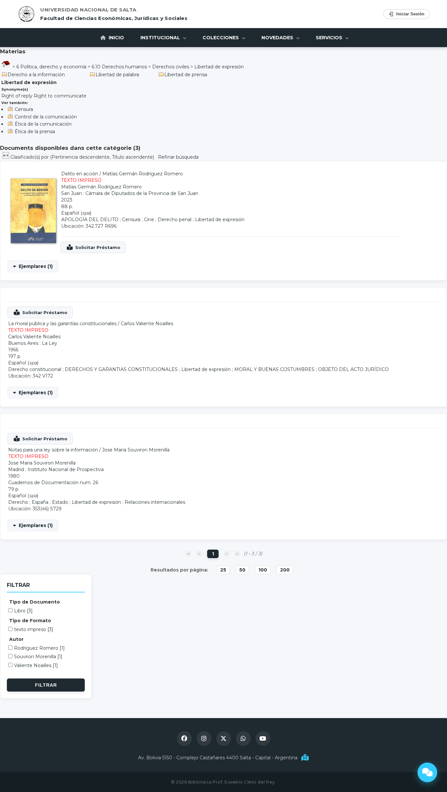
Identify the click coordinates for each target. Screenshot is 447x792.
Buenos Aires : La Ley (32, 343)
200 (285, 570)
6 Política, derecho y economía (51, 67)
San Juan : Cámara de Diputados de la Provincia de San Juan (129, 193)
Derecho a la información (36, 75)
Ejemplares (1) (36, 266)
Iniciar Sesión (410, 13)
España (40, 502)
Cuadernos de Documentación (43, 482)
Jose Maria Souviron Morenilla (136, 450)
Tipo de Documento (34, 602)
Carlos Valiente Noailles (147, 323)
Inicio (115, 38)
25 (223, 570)
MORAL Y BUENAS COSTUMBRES (274, 369)
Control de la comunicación (46, 117)
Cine (149, 219)
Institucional (160, 38)
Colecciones (221, 38)
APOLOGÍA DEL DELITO (89, 219)
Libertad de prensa (185, 75)
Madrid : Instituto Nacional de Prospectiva (56, 469)
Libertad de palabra (117, 75)
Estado (60, 502)
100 (263, 570)
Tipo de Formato (30, 621)
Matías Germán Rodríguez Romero (142, 174)
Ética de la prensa (35, 131)
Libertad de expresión (219, 67)
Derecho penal (174, 219)
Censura (24, 109)
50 (242, 570)
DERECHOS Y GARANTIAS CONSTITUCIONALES (121, 369)
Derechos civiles (170, 67)
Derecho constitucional (34, 369)
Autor (16, 639)
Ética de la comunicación (43, 124)
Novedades (278, 38)
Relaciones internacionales (155, 502)
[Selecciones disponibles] (6, 157)
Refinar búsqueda (178, 157)
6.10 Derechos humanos (119, 67)
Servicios (330, 38)
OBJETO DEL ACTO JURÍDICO (353, 369)
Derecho (18, 502)
